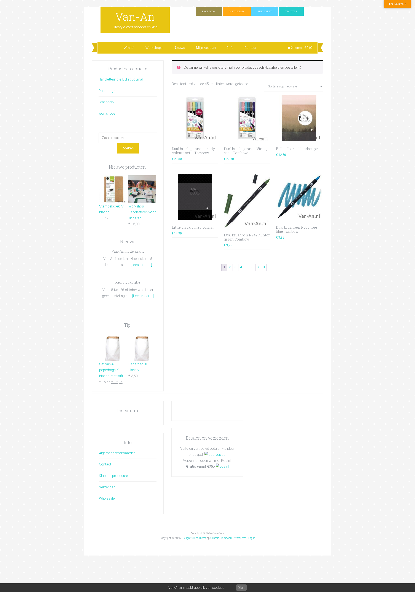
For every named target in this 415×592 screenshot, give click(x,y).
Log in (251, 538)
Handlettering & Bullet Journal (121, 79)
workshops (107, 113)
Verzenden (107, 487)
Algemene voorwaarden (117, 453)
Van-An (135, 16)
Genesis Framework (221, 538)
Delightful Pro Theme (194, 538)
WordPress (240, 538)
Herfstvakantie (127, 282)
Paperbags (107, 91)
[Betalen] (215, 455)
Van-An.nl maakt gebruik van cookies (196, 588)
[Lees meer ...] (141, 265)
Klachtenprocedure (113, 476)
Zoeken (128, 148)
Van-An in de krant (128, 251)
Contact (105, 464)
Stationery (106, 102)
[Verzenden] (222, 466)
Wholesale (107, 498)
